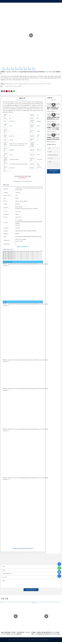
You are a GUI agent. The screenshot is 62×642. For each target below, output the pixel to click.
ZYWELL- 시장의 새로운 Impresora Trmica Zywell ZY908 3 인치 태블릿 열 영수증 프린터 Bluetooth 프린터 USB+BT (53, 138)
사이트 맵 (52, 639)
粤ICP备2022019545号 (44, 639)
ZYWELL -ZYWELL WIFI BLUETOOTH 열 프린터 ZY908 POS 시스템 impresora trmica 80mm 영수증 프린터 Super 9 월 (53, 118)
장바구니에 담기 (51, 111)
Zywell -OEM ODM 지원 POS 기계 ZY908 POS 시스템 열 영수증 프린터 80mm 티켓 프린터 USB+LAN (53, 108)
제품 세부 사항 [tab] (22, 98)
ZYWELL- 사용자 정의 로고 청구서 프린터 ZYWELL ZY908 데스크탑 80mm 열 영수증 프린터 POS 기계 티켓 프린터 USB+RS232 (53, 128)
